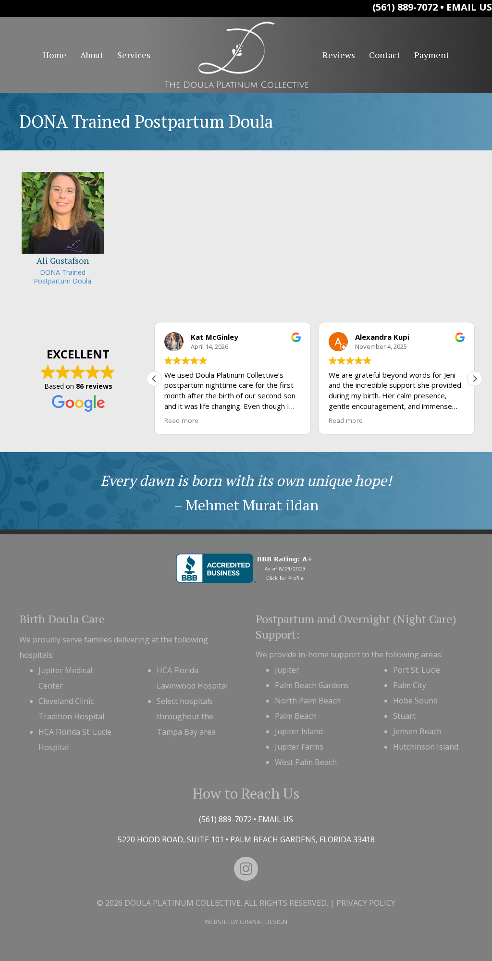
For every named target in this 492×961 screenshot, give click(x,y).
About (91, 55)
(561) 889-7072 (405, 6)
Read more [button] (181, 420)
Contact (384, 55)
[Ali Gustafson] (62, 230)
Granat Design (263, 921)
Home (54, 55)
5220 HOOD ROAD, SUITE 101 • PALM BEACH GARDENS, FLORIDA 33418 (246, 839)
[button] (474, 378)
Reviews (338, 55)
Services (133, 55)
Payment (431, 55)
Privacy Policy (365, 903)
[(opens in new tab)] (246, 567)
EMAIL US (469, 6)
